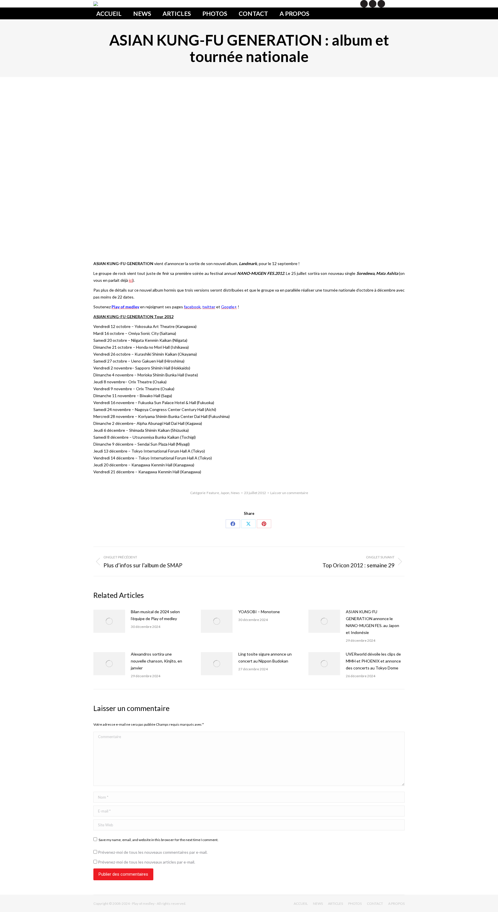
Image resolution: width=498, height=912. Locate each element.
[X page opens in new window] (364, 3)
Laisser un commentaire (289, 493)
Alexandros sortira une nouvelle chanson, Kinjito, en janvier (156, 661)
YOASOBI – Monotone (259, 611)
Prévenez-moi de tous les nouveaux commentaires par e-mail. (152, 852)
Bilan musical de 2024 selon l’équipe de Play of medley (155, 615)
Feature (213, 493)
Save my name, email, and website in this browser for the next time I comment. (158, 840)
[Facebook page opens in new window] (372, 3)
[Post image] (109, 621)
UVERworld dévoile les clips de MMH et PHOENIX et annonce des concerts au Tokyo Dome (373, 661)
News (235, 493)
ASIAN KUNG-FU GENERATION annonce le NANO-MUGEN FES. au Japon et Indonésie (372, 622)
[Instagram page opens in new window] (381, 3)
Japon (224, 493)
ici (131, 280)
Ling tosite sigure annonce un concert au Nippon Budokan (265, 657)
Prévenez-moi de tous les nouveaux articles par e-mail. (146, 862)
